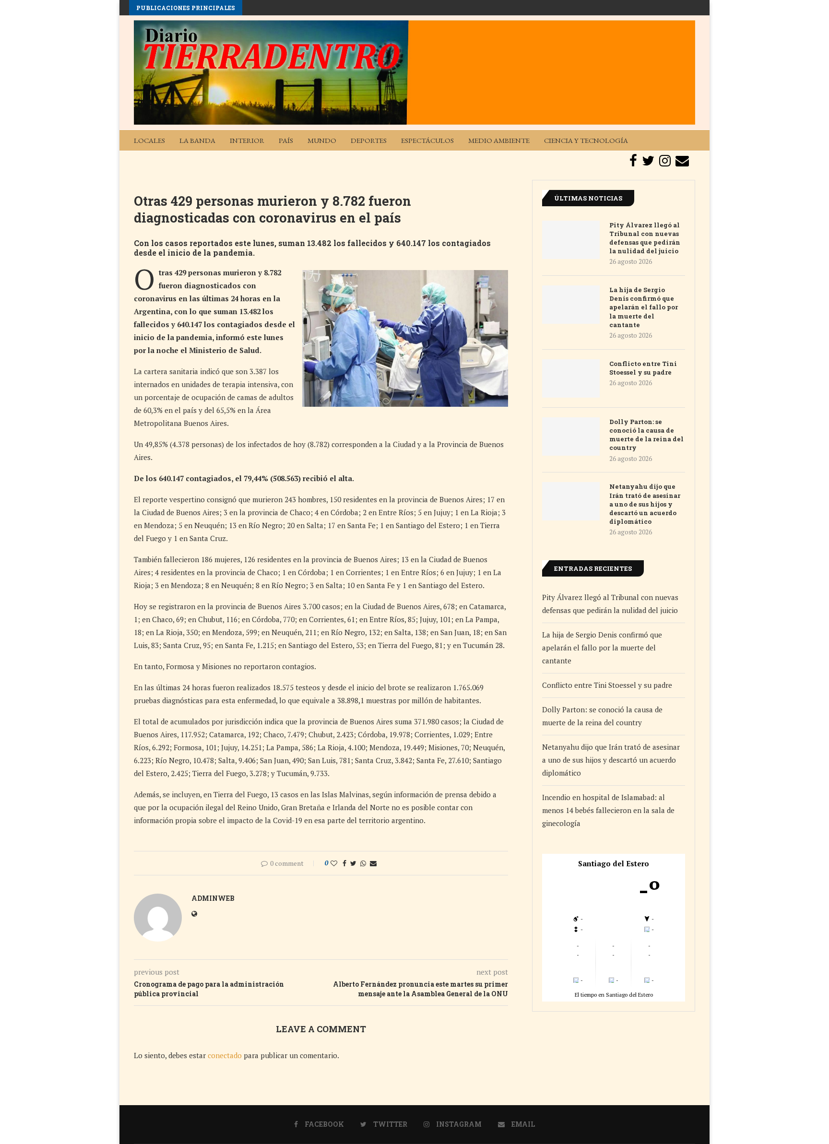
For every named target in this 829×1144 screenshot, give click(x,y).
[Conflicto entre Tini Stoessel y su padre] (571, 378)
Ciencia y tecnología (586, 140)
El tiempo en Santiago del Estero (614, 994)
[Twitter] (648, 161)
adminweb (213, 898)
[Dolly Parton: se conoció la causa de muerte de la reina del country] (571, 436)
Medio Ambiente (499, 140)
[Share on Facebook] (344, 863)
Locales (149, 140)
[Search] (690, 140)
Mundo (322, 140)
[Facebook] (633, 161)
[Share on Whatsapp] (363, 863)
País (286, 140)
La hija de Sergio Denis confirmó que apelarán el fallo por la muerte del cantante (643, 307)
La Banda (197, 140)
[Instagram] (665, 161)
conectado (225, 1055)
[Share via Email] (373, 863)
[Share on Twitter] (353, 863)
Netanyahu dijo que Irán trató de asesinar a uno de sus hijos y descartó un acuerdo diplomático (644, 504)
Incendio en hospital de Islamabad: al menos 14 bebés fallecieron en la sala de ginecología (608, 810)
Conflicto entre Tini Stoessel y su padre (643, 368)
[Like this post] (334, 863)
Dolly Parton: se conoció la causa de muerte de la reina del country (646, 434)
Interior (247, 140)
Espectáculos (427, 140)
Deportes (369, 140)
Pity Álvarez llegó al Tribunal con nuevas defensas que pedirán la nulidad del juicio (644, 238)
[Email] (682, 161)
